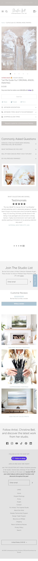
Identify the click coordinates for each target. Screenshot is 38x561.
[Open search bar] (7, 11)
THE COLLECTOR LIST (12, 467)
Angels (19, 502)
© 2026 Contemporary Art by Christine (12, 550)
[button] (19, 48)
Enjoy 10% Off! (35, 280)
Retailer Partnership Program (19, 513)
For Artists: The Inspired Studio (19, 507)
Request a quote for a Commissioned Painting (19, 123)
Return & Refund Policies (19, 524)
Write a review (19, 304)
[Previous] (2, 3)
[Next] (36, 3)
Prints (19, 499)
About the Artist (19, 510)
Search (19, 530)
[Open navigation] (2, 11)
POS (24, 550)
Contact (19, 505)
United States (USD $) (18, 542)
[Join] (30, 281)
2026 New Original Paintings (19, 347)
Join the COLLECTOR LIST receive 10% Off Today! (19, 3)
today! (22, 276)
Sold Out (19, 97)
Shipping (19, 522)
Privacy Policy (19, 527)
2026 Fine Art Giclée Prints (19, 416)
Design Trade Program (19, 516)
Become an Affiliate (19, 519)
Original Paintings (19, 496)
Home (3, 22)
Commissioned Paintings (19, 387)
